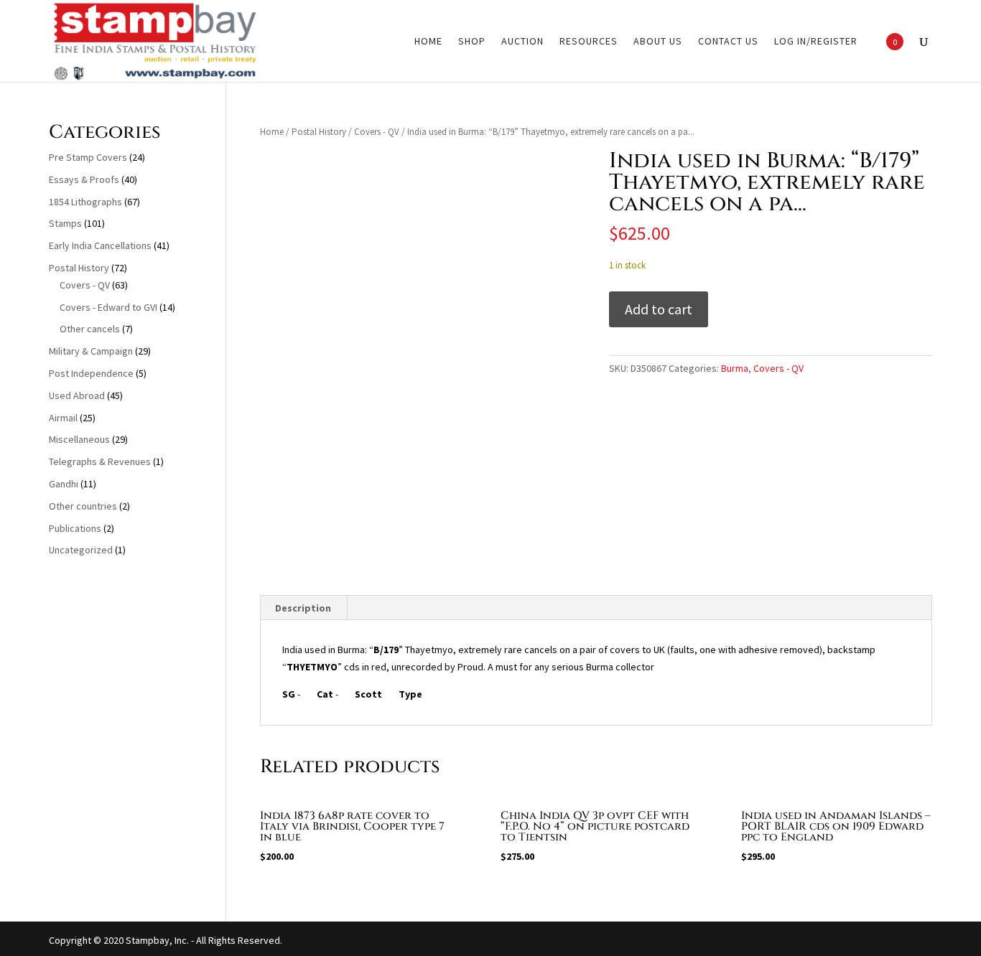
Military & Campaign (91, 351)
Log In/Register (815, 41)
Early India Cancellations (100, 245)
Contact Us (728, 41)
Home (428, 41)
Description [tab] (303, 607)
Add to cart (658, 309)
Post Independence (91, 373)
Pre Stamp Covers (88, 157)
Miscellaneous (79, 439)
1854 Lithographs (85, 201)
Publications (75, 528)
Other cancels (90, 328)
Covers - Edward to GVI (108, 307)
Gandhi (63, 483)
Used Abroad (77, 395)
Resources (588, 41)
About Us (657, 41)
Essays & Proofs (84, 179)
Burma (734, 368)
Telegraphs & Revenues (100, 461)
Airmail (63, 417)
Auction (522, 41)
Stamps (65, 223)
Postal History (319, 132)
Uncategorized (81, 549)
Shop (471, 41)
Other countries (83, 506)
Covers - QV (376, 132)
